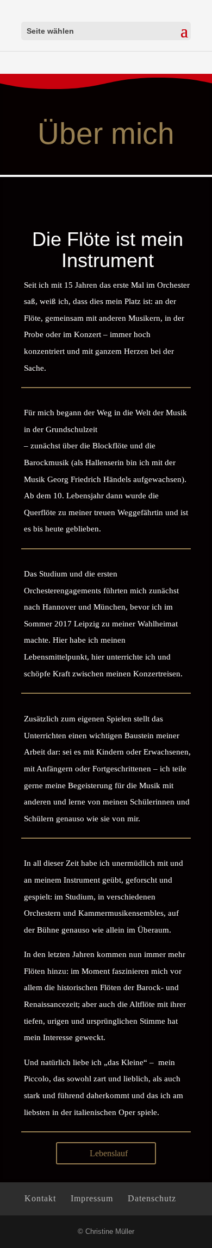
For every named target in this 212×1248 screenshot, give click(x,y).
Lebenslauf (109, 1153)
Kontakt (40, 1198)
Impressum (92, 1198)
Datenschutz (152, 1198)
